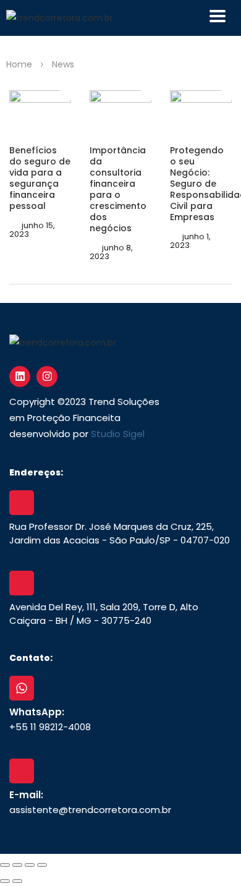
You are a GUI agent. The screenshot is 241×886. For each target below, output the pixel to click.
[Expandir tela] (17, 865)
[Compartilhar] (30, 865)
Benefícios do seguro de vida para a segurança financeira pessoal (39, 178)
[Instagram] (46, 376)
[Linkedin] (19, 376)
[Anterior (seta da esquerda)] (5, 881)
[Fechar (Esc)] (42, 865)
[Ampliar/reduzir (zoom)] (5, 865)
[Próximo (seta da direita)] (17, 881)
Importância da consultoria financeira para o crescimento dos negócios (118, 189)
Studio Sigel (118, 433)
